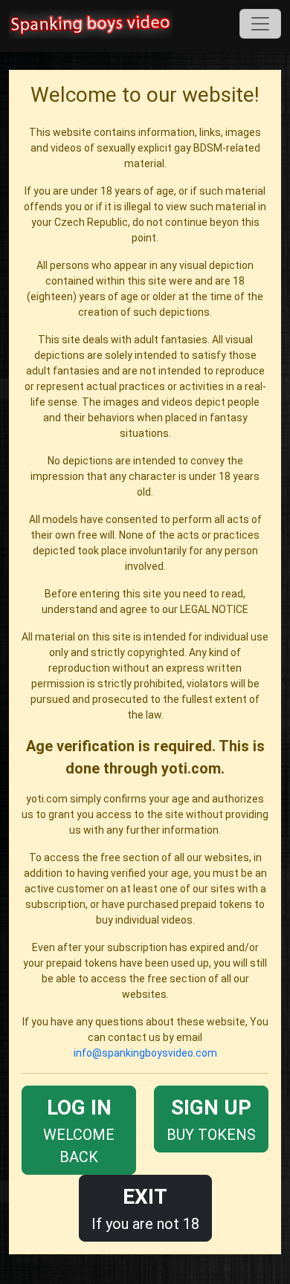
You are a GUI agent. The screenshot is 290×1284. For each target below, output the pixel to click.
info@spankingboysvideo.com (145, 1053)
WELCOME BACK (79, 1130)
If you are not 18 (145, 1208)
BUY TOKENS (211, 1119)
